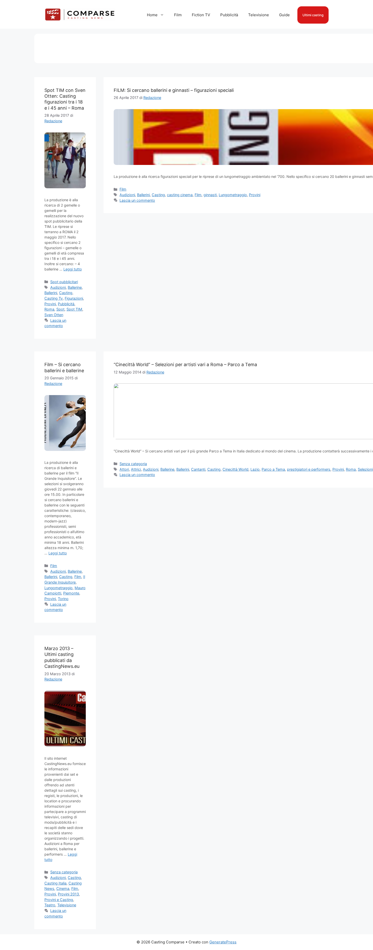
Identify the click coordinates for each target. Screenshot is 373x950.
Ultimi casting (313, 15)
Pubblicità (229, 14)
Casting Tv (53, 298)
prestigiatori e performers (308, 469)
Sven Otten (53, 315)
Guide (284, 14)
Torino (63, 599)
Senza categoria (133, 464)
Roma (49, 309)
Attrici (136, 469)
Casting (65, 293)
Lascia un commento (137, 200)
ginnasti (210, 195)
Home (152, 14)
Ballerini (50, 293)
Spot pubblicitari (64, 282)
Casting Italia (55, 883)
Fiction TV (201, 14)
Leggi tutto (72, 269)
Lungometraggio (233, 195)
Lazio (255, 469)
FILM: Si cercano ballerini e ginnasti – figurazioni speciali (174, 90)
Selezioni (365, 469)
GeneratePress (222, 942)
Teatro (49, 905)
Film (178, 14)
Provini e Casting (58, 899)
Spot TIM (74, 309)
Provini (50, 304)
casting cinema (180, 195)
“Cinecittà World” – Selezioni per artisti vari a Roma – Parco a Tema (185, 364)
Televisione (258, 14)
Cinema (62, 888)
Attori (124, 469)
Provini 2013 (68, 894)
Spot (60, 309)
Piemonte (71, 593)
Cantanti (198, 469)
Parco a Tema (273, 469)
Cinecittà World (235, 469)
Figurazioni (74, 298)
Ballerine (75, 287)
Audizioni (58, 287)
